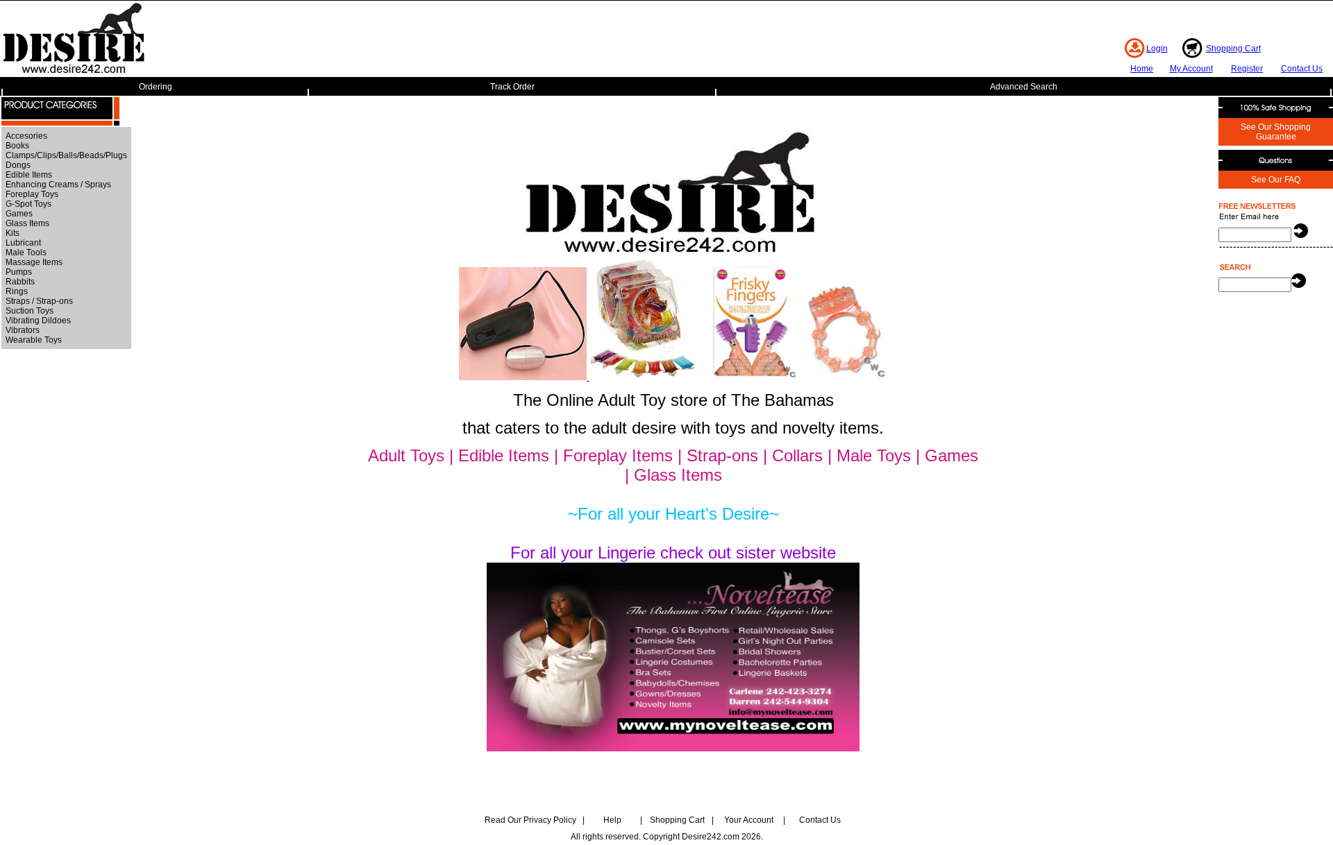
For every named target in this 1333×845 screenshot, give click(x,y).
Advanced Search (1023, 87)
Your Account (748, 820)
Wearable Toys (34, 340)
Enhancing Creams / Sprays (58, 184)
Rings (17, 291)
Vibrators (23, 330)
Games (19, 214)
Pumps (19, 272)
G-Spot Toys (28, 204)
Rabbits (20, 282)
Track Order (512, 87)
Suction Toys (29, 311)
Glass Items (27, 223)
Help (612, 820)
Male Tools (26, 252)
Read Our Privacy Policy (530, 820)
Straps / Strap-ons (39, 301)
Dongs (18, 165)
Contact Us (1302, 69)
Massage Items (34, 262)
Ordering (155, 87)
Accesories (26, 136)
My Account (1191, 69)
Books (17, 146)
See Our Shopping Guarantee (1276, 132)
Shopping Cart (1233, 48)
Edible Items (29, 175)
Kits (12, 233)
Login (1157, 48)
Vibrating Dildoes (38, 320)
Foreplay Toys (32, 194)
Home (1141, 69)
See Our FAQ (1275, 180)
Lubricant (23, 243)
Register (1247, 69)
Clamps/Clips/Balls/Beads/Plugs (66, 155)
